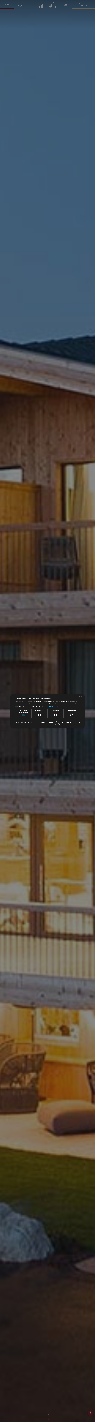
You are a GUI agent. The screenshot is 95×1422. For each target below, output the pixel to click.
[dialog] (47, 711)
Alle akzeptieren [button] (69, 722)
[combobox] (79, 697)
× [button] (81, 696)
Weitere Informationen (49, 706)
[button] (23, 723)
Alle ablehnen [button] (47, 722)
